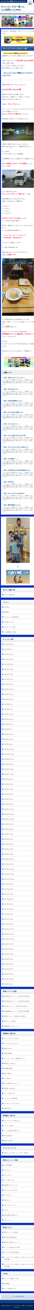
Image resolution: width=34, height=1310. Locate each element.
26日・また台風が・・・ (11, 458)
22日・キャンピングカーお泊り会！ (14, 493)
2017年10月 (13, 31)
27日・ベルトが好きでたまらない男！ (15, 435)
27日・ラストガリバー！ (11, 424)
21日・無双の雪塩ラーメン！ (12, 505)
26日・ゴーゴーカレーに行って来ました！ (16, 447)
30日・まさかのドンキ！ (11, 389)
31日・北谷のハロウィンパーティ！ (14, 377)
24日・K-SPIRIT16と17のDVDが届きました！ (17, 470)
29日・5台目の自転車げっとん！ (13, 400)
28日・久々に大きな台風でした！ (14, 412)
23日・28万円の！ (9, 481)
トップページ (5, 31)
